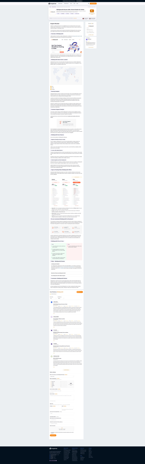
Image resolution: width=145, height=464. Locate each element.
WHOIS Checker (82, 453)
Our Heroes (90, 452)
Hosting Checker (82, 452)
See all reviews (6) (91, 47)
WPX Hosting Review (74, 458)
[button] (62, 3)
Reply (54, 313)
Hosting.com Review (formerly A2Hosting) (74, 451)
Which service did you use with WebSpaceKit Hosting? (58, 374)
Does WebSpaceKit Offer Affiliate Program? (58, 275)
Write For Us (90, 451)
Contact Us (90, 453)
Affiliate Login (82, 458)
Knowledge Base (82, 457)
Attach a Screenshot (52, 425)
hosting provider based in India (77, 36)
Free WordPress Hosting (67, 452)
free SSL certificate (61, 268)
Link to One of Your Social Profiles (56, 411)
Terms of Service (91, 457)
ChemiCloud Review (74, 459)
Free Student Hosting (66, 453)
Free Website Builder (66, 457)
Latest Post (65, 459)
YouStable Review (74, 453)
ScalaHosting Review (74, 460)
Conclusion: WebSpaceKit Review (90, 32)
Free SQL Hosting (66, 458)
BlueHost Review (74, 454)
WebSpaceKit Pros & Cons (90, 29)
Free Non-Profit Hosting (67, 451)
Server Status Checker (83, 451)
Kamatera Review (74, 455)
